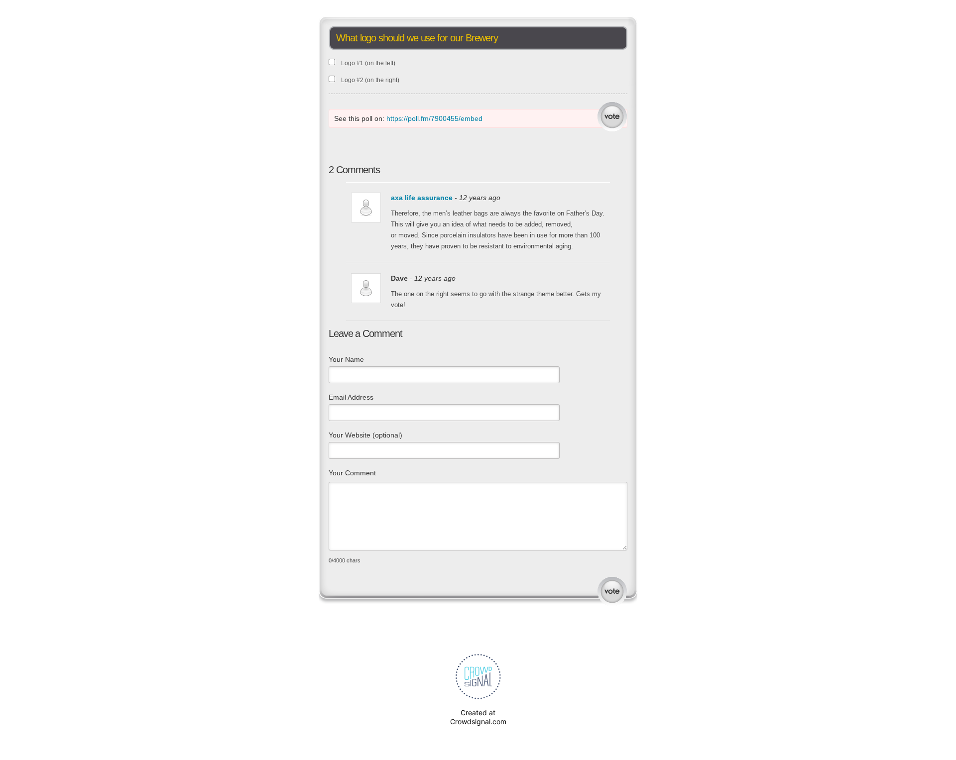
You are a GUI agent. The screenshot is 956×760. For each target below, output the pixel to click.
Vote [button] (612, 117)
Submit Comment (612, 591)
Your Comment (352, 473)
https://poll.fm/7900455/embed (434, 118)
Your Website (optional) (365, 435)
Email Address (351, 397)
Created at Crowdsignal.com (478, 717)
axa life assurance (422, 198)
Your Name (346, 359)
